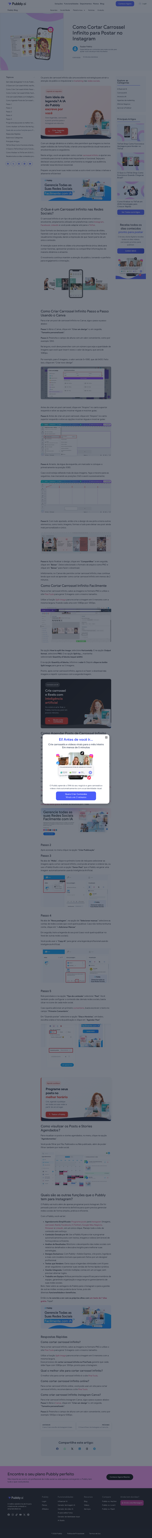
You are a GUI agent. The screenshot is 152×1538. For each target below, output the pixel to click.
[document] (76, 769)
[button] (106, 737)
